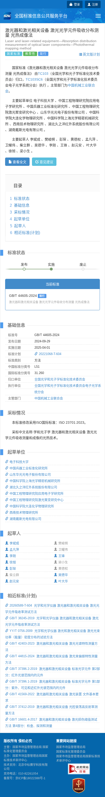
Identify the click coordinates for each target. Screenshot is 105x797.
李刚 (13, 556)
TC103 (43, 73)
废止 (83, 264)
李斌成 (14, 543)
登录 (76, 4)
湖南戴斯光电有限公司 (25, 519)
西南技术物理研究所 (24, 512)
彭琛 (13, 568)
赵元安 (14, 581)
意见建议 (46, 161)
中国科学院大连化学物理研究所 (32, 506)
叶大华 (63, 581)
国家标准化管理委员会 (70, 751)
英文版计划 (91, 54)
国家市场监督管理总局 (70, 747)
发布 (24, 264)
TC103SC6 (34, 79)
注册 (94, 4)
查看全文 (19, 161)
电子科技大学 (19, 462)
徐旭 (13, 562)
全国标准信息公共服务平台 (40, 16)
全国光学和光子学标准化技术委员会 (59, 379)
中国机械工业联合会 (48, 398)
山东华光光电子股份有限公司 (30, 474)
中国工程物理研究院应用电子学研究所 (36, 493)
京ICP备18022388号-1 (30, 778)
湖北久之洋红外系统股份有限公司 (33, 487)
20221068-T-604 (50, 354)
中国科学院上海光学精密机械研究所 (35, 481)
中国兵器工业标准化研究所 (29, 468)
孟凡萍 (14, 549)
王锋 (61, 556)
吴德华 (63, 575)
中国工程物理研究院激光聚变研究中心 (36, 500)
